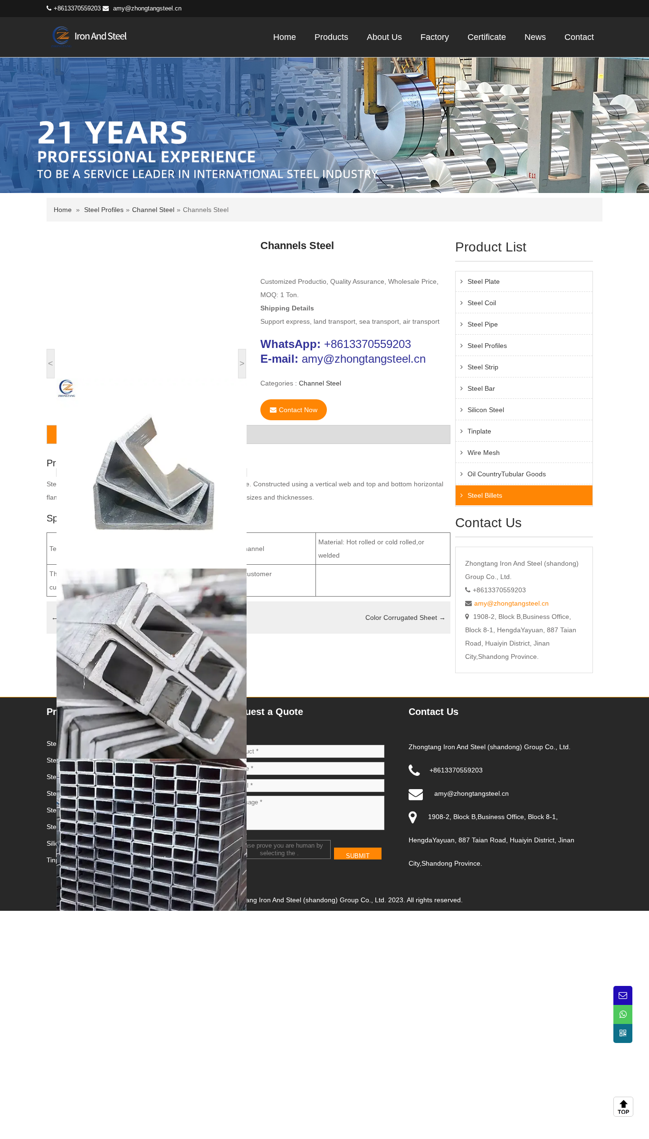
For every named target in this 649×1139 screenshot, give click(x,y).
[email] (622, 995)
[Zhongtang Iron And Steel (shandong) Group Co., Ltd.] (93, 36)
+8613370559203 (367, 344)
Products (331, 37)
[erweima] (622, 1033)
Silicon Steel (486, 410)
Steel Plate (484, 281)
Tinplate (479, 431)
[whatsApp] (622, 1014)
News (535, 37)
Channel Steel (153, 209)
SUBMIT (358, 855)
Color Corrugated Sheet (405, 617)
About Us (384, 37)
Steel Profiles (104, 209)
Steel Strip (483, 367)
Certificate (487, 37)
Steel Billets (485, 495)
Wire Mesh (484, 452)
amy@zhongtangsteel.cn (147, 8)
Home (284, 37)
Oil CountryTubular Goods (507, 474)
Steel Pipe (483, 324)
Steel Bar (481, 388)
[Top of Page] (625, 1107)
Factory (434, 37)
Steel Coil (482, 303)
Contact (579, 37)
